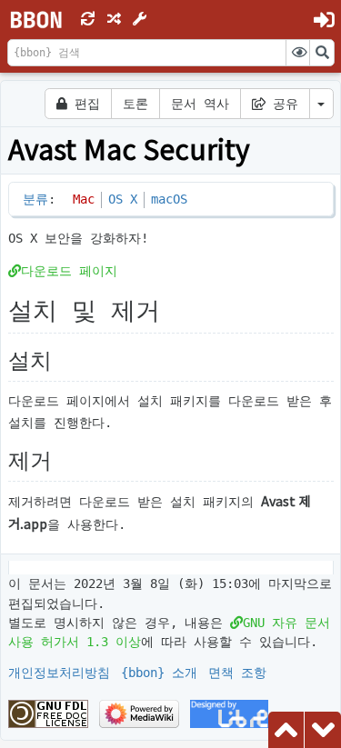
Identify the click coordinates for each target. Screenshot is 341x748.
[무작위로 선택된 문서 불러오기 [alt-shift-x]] (114, 19)
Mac (84, 199)
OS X (122, 199)
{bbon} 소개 (159, 672)
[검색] (322, 52)
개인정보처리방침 (59, 672)
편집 (83, 103)
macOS (169, 199)
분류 (35, 199)
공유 (282, 103)
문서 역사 (200, 103)
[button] (140, 19)
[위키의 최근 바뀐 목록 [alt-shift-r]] (88, 19)
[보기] (298, 52)
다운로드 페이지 (69, 271)
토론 (135, 103)
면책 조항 (237, 672)
